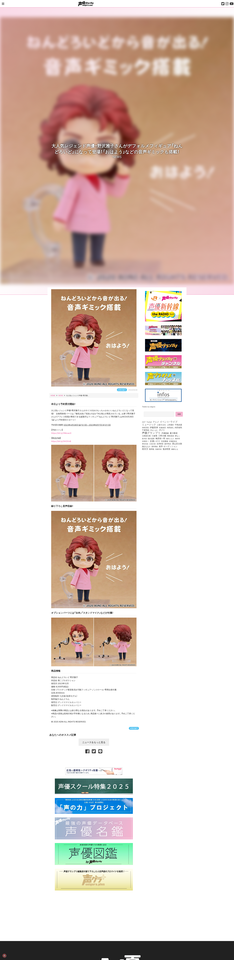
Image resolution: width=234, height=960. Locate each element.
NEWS (117, 156)
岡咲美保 (170, 436)
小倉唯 (154, 435)
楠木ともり (170, 438)
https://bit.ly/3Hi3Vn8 (61, 441)
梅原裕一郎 (160, 438)
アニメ (156, 422)
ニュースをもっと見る (93, 742)
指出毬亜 (151, 438)
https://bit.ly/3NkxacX (61, 432)
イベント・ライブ (168, 421)
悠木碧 (144, 438)
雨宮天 (145, 449)
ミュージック (149, 424)
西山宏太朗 (177, 443)
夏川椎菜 (174, 433)
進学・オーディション (168, 446)
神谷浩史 (145, 444)
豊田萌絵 (154, 446)
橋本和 (177, 438)
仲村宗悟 (145, 427)
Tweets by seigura (148, 406)
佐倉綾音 (162, 427)
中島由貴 (178, 424)
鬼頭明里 (166, 449)
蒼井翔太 (167, 444)
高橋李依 (158, 449)
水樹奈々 (145, 441)
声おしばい (154, 430)
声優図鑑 (165, 433)
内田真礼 (170, 427)
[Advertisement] (93, 760)
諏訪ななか (146, 446)
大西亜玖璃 (146, 436)
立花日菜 (152, 443)
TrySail (149, 422)
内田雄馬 (178, 427)
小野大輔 (162, 436)
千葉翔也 (145, 430)
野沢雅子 (122, 390)
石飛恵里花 (173, 441)
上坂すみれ (161, 424)
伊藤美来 (154, 427)
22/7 (144, 422)
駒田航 (151, 449)
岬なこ (177, 436)
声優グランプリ (151, 432)
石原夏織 (164, 441)
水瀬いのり (155, 441)
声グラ (162, 430)
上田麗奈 (170, 424)
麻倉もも (174, 449)
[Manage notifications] (4, 956)
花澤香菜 (160, 443)
